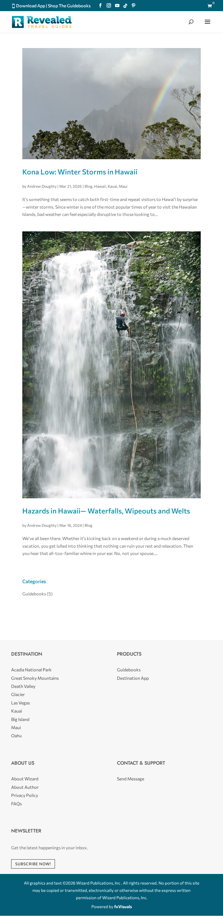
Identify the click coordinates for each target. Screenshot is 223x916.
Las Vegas (20, 702)
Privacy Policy (24, 795)
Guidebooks (34, 593)
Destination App (133, 678)
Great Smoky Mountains (35, 678)
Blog (88, 186)
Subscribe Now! (33, 863)
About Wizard (24, 778)
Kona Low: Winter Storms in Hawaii (79, 171)
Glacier (18, 694)
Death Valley (23, 686)
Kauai (112, 186)
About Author (25, 787)
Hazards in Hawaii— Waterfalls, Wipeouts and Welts (106, 510)
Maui (123, 186)
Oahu (16, 735)
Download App (30, 5)
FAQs (16, 803)
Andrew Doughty (42, 186)
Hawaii (100, 186)
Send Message (130, 778)
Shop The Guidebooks (69, 5)
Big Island (20, 719)
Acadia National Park (31, 669)
